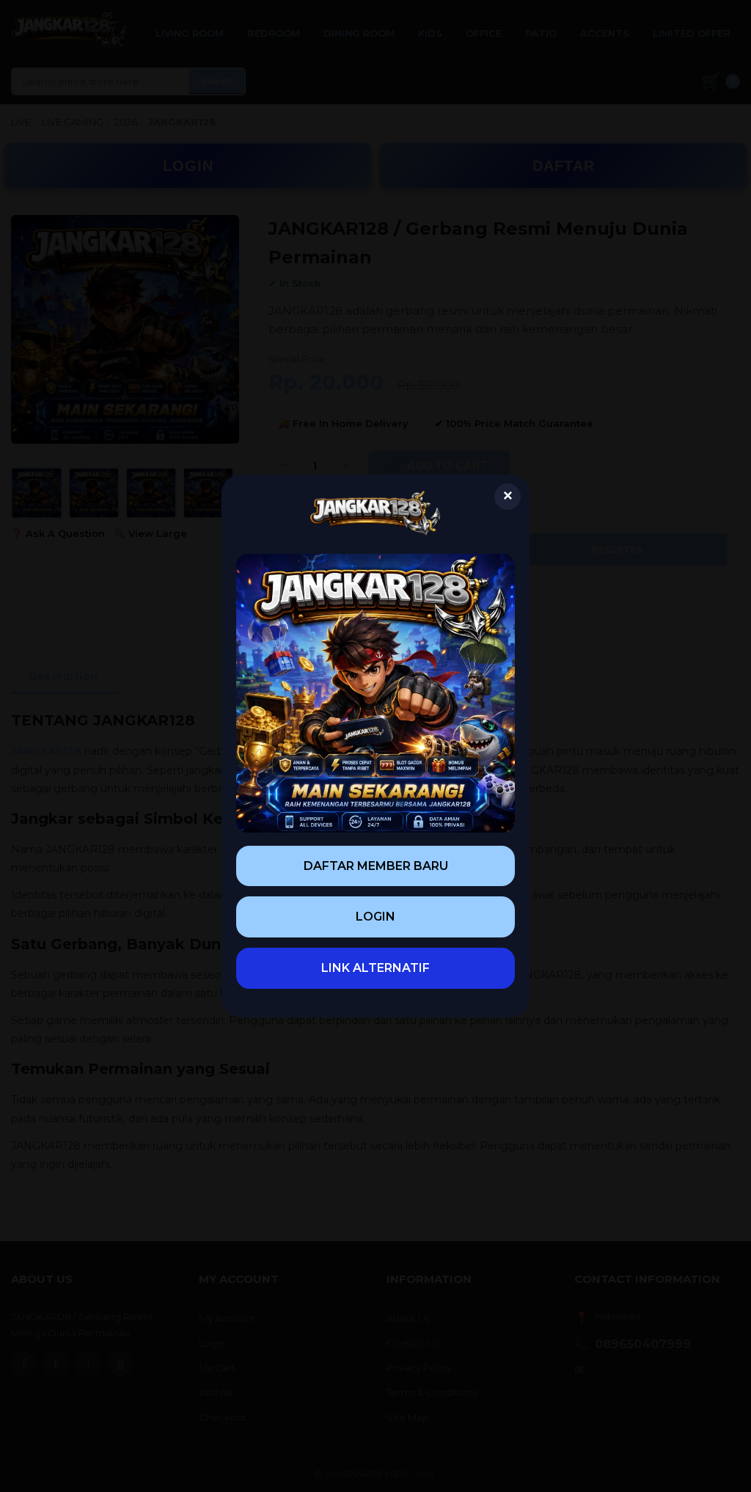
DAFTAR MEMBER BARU (376, 866)
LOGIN (375, 917)
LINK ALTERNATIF (375, 968)
